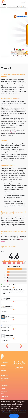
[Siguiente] (21, 346)
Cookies (3, 381)
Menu (23, 3)
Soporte (3, 370)
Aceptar (14, 416)
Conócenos (4, 362)
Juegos (3, 368)
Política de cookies (14, 412)
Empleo (3, 365)
